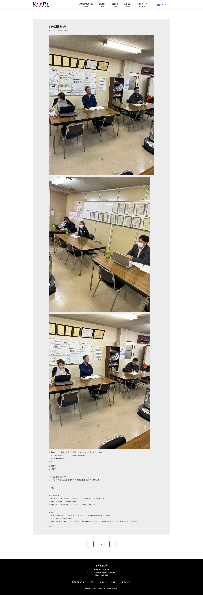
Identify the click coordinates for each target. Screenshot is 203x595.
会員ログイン (161, 5)
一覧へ (101, 544)
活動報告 (102, 5)
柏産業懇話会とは (86, 5)
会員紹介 (114, 5)
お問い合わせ (142, 5)
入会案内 (127, 5)
